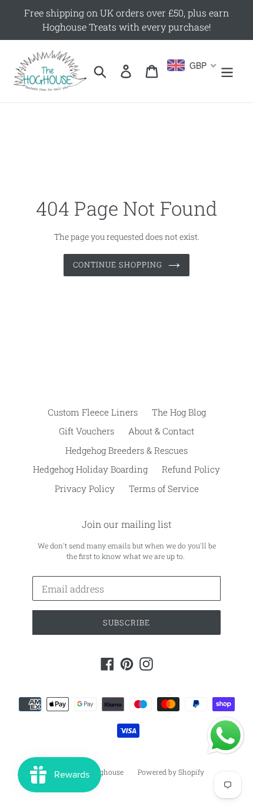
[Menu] (227, 71)
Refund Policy (191, 469)
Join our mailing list (127, 524)
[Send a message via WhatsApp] (225, 735)
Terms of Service (164, 488)
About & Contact (161, 431)
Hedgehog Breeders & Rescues (126, 450)
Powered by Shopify (171, 771)
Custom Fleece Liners (93, 412)
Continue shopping (118, 264)
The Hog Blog (179, 412)
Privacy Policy (85, 488)
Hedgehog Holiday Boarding (90, 469)
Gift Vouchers (86, 431)
